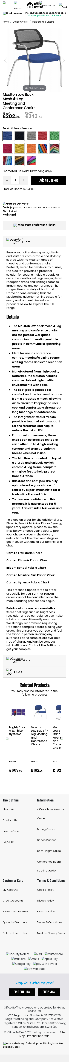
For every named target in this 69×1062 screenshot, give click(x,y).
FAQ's (17, 672)
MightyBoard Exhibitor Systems (17, 730)
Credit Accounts (13, 900)
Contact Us (10, 820)
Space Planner (46, 840)
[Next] (63, 60)
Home (5, 21)
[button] (7, 739)
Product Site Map (38, 1036)
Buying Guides (46, 829)
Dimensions (21, 660)
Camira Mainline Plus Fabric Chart (31, 575)
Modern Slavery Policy (51, 933)
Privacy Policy (45, 900)
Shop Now (49, 992)
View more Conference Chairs (37, 225)
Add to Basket (48, 180)
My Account (10, 890)
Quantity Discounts (15, 922)
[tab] (34, 241)
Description (21, 241)
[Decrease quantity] (7, 180)
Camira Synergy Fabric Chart (27, 582)
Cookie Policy (45, 890)
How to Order (11, 831)
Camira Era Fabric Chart (24, 553)
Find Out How (22, 992)
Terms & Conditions (49, 922)
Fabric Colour (11, 128)
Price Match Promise (15, 911)
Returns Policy (46, 911)
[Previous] (5, 60)
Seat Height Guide (49, 851)
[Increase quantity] (23, 180)
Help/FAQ (8, 842)
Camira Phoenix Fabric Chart (27, 560)
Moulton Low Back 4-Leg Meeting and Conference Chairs (39, 735)
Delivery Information (15, 933)
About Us (8, 809)
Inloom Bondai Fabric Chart (26, 568)
